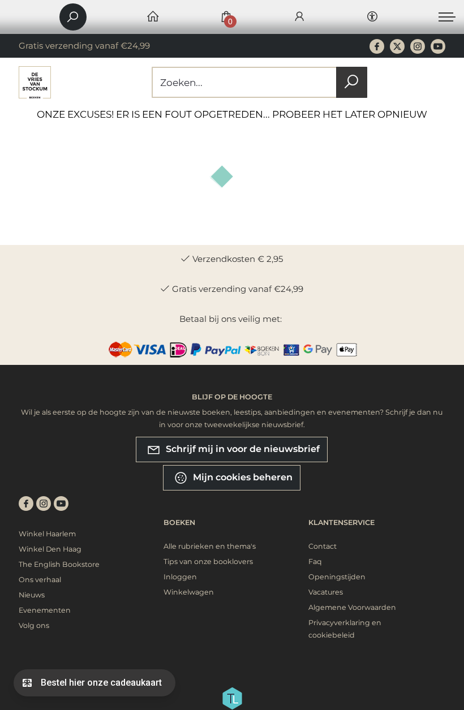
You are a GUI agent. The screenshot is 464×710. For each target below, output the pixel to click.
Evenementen (45, 610)
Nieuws (32, 595)
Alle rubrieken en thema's (210, 546)
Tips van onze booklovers (208, 561)
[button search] (351, 82)
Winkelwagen (189, 592)
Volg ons (34, 625)
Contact (322, 546)
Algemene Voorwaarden (352, 607)
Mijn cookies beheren (242, 477)
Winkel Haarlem (47, 534)
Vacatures (325, 592)
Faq (315, 561)
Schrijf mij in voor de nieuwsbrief (242, 449)
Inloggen (180, 577)
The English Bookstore (59, 564)
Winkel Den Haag (50, 549)
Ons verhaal (40, 579)
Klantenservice (341, 522)
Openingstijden (337, 577)
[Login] (299, 17)
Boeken (179, 522)
